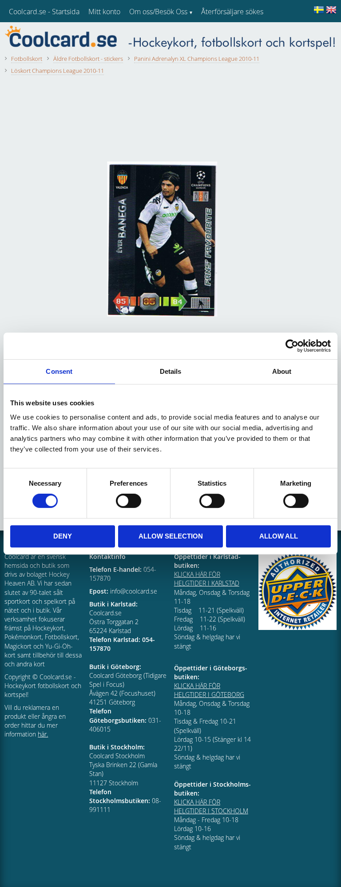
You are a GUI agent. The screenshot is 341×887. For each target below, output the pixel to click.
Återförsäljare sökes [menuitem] (232, 11)
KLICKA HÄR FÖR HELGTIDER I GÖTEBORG (209, 690)
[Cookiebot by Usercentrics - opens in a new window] (292, 345)
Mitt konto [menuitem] (104, 11)
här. (43, 734)
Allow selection (171, 536)
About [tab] (282, 371)
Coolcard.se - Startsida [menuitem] (44, 11)
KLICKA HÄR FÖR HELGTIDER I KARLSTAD (206, 578)
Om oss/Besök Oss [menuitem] (158, 11)
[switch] (128, 501)
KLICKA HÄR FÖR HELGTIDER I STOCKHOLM (211, 806)
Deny (62, 536)
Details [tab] (171, 371)
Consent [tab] (59, 371)
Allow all (278, 536)
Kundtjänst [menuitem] (217, 35)
